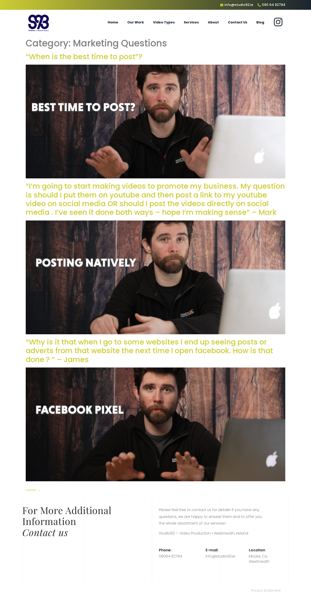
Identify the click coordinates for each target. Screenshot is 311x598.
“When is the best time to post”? (84, 56)
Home (113, 22)
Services (191, 22)
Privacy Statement (266, 590)
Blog (260, 22)
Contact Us (237, 22)
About (213, 22)
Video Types (164, 22)
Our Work (135, 22)
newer (33, 490)
